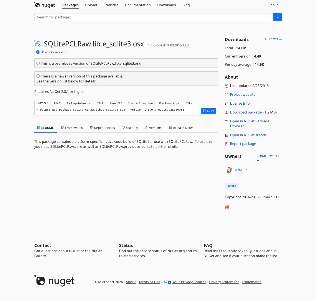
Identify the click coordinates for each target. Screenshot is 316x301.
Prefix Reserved (53, 52)
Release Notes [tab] (183, 128)
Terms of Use (149, 282)
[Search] (277, 17)
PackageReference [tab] (78, 103)
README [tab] (47, 128)
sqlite (231, 186)
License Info (240, 103)
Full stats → (273, 39)
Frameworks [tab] (73, 128)
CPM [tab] (100, 103)
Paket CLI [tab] (115, 103)
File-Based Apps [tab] (169, 103)
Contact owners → (267, 158)
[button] (208, 111)
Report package (243, 143)
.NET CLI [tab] (42, 103)
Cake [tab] (189, 103)
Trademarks (251, 282)
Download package (246, 112)
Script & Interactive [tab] (140, 103)
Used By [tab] (131, 128)
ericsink (241, 169)
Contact (42, 245)
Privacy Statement (224, 282)
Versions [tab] (155, 128)
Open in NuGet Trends (248, 135)
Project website (242, 94)
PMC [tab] (57, 103)
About (131, 282)
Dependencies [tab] (104, 128)
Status (126, 245)
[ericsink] (229, 170)
